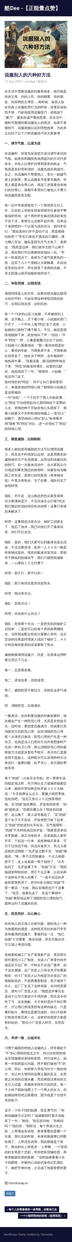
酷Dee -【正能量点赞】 (33, 8)
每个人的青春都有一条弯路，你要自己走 (32, 1210)
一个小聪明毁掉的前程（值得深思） (41, 1216)
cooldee (30, 81)
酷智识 (42, 81)
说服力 (10, 1193)
